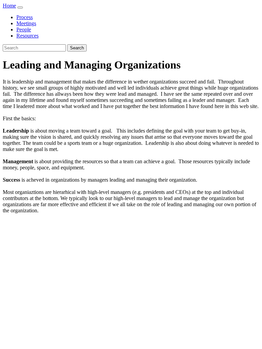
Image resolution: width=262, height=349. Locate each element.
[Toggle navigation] (20, 7)
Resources (27, 36)
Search (77, 47)
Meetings (26, 23)
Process (24, 17)
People (23, 29)
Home (9, 6)
